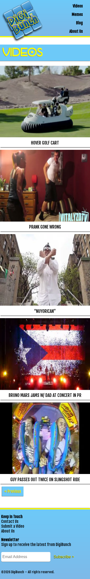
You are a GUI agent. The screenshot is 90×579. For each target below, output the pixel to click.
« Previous (12, 491)
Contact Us (9, 521)
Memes (77, 14)
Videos (78, 6)
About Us (76, 31)
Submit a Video (12, 526)
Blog (79, 22)
